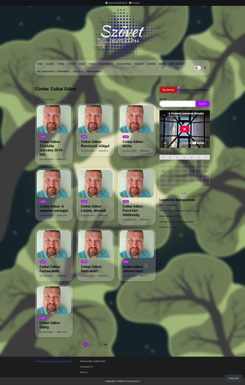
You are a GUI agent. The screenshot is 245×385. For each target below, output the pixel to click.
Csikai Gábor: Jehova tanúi (133, 269)
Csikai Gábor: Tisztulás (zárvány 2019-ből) (52, 148)
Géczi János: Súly (168, 205)
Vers (40, 64)
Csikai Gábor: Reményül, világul (95, 144)
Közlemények (105, 64)
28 (191, 180)
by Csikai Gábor (47, 159)
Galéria (50, 64)
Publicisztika (124, 64)
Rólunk (83, 372)
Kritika (71, 64)
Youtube (135, 3)
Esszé (82, 64)
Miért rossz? (176, 64)
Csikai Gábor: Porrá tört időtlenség (133, 210)
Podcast (139, 64)
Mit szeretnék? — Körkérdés (53, 71)
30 (206, 180)
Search (163, 99)
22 (199, 175)
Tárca (92, 64)
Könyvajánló (94, 71)
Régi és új (78, 71)
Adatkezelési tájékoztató (92, 361)
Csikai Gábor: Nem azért (91, 269)
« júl (183, 192)
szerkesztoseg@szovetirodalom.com (54, 361)
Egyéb (162, 64)
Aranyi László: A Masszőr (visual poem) (180, 210)
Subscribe (233, 378)
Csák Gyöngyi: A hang (171, 216)
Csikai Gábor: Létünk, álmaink (93, 208)
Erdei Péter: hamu (169, 227)
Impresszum (86, 366)
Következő (105, 344)
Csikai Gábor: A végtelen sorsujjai (54, 208)
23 (206, 175)
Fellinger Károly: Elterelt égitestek (177, 221)
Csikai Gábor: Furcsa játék (50, 269)
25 (170, 180)
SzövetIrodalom (132, 381)
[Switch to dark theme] (197, 68)
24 (163, 180)
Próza (61, 64)
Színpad (151, 64)
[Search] (205, 67)
